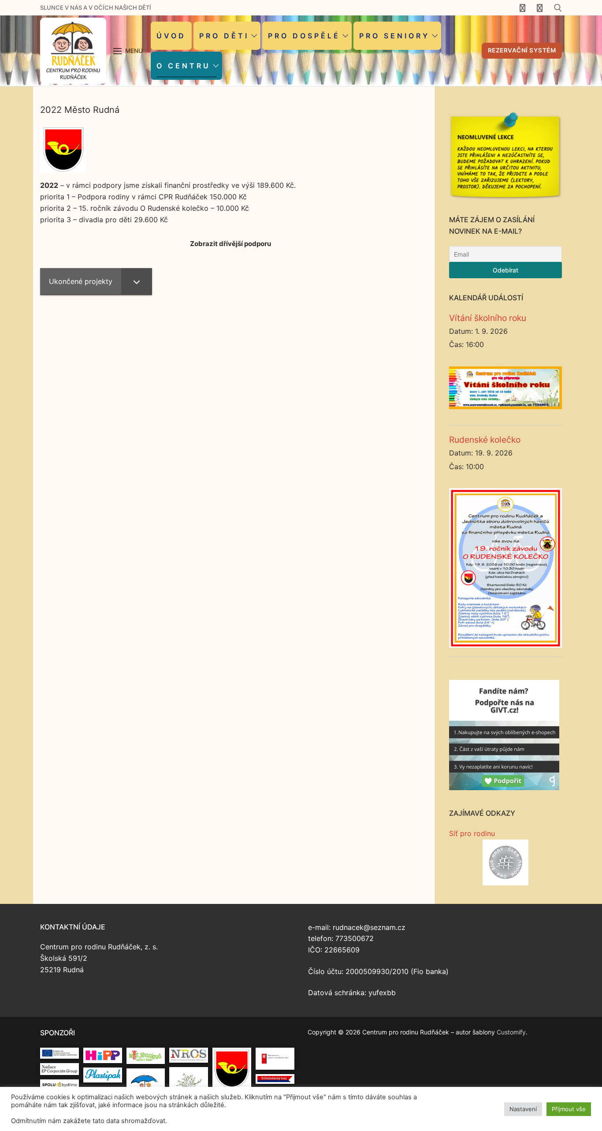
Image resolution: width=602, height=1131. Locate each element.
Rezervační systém (522, 50)
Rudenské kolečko (484, 439)
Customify (511, 1032)
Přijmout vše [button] (569, 1108)
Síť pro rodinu (472, 833)
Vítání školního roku (487, 318)
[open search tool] (558, 8)
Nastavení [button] (523, 1108)
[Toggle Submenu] (136, 281)
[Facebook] (523, 7)
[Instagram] (540, 7)
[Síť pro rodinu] (505, 862)
